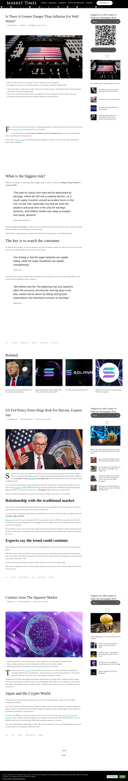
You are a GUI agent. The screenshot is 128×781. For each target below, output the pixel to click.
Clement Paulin (12, 25)
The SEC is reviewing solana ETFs (77, 390)
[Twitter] (118, 1)
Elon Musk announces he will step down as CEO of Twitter (108, 90)
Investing (14, 342)
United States (31, 478)
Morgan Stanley (20, 140)
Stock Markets (44, 342)
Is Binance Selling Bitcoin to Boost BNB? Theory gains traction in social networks (108, 117)
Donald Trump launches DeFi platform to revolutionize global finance (19, 391)
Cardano (27, 670)
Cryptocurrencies (76, 3)
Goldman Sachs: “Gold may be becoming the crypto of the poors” (108, 654)
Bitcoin (14, 577)
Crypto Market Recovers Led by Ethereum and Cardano (105, 637)
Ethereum (9, 520)
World (44, 3)
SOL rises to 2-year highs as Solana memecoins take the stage (109, 663)
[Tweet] (11, 30)
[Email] (22, 30)
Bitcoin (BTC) (17, 487)
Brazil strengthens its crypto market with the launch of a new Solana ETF (49, 391)
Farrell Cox (11, 601)
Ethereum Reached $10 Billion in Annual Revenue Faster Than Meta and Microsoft (109, 488)
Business (52, 3)
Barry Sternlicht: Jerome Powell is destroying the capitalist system (109, 460)
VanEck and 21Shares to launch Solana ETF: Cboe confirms (108, 391)
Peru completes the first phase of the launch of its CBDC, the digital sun (109, 468)
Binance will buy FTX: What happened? (108, 672)
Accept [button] (122, 776)
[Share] (6, 30)
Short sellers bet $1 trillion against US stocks (105, 83)
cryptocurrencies (63, 715)
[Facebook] (115, 1)
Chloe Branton (12, 419)
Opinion (89, 3)
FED (33, 577)
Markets (62, 3)
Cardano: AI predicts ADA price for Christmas (108, 108)
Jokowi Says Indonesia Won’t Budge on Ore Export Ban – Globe (108, 645)
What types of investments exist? (109, 99)
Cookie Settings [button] (112, 776)
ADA (37, 700)
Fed (37, 129)
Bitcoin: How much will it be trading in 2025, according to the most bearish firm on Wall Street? (105, 451)
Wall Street (55, 342)
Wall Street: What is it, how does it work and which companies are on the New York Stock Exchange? (109, 478)
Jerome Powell (17, 129)
